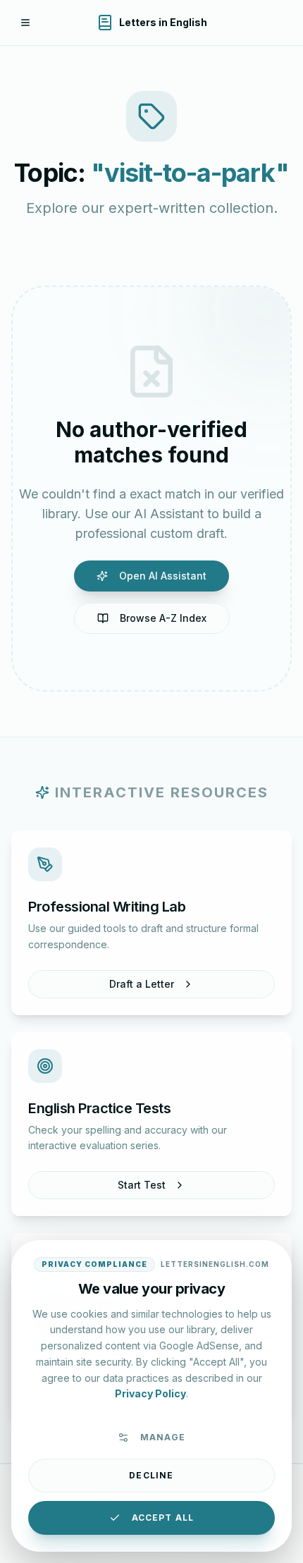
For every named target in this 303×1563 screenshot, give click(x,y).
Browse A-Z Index (163, 618)
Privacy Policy (150, 1393)
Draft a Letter (141, 984)
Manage (162, 1437)
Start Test (142, 1185)
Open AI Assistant (162, 576)
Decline (151, 1475)
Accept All (163, 1517)
